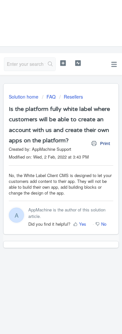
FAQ (51, 96)
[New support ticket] (63, 63)
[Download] (49, 162)
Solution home (24, 96)
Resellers (73, 96)
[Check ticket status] (78, 63)
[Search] (50, 64)
